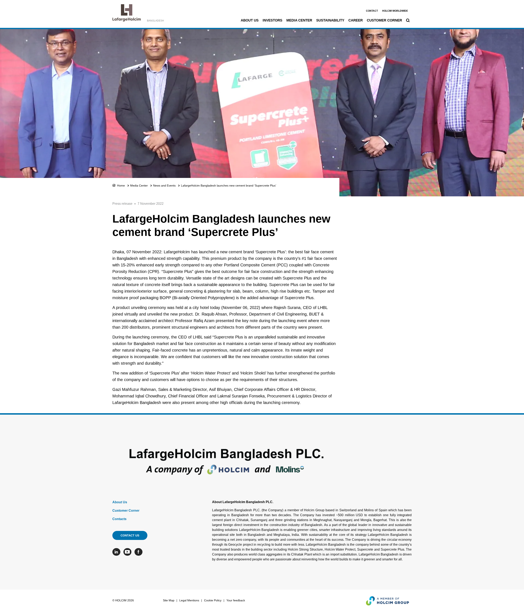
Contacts (119, 519)
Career (355, 20)
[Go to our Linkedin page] (117, 552)
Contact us (130, 535)
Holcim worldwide (395, 10)
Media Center (299, 20)
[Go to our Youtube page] (128, 552)
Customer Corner (384, 20)
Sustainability (330, 20)
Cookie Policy (212, 600)
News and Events (164, 185)
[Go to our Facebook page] (139, 552)
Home (121, 185)
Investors (272, 20)
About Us (250, 20)
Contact (372, 10)
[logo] (126, 14)
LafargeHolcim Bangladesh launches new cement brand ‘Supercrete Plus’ (228, 185)
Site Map (168, 600)
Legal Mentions (189, 600)
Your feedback (235, 600)
